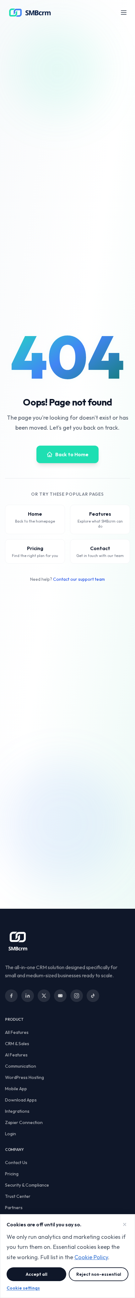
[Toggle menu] (123, 12)
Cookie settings (23, 1288)
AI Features (16, 1055)
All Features (17, 1032)
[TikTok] (93, 995)
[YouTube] (60, 995)
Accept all (36, 1274)
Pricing (12, 1174)
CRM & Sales (17, 1043)
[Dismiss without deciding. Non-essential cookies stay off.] (125, 1224)
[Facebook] (11, 995)
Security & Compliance (27, 1185)
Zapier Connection (24, 1122)
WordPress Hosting (24, 1077)
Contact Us (16, 1162)
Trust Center (17, 1196)
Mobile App (16, 1088)
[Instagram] (76, 995)
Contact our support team (79, 579)
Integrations (17, 1111)
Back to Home (72, 454)
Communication (20, 1066)
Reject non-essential (98, 1274)
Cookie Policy (91, 1257)
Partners (14, 1207)
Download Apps (21, 1100)
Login (10, 1134)
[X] (44, 995)
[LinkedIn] (27, 995)
